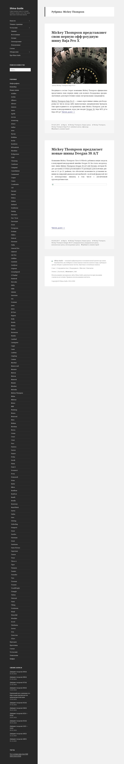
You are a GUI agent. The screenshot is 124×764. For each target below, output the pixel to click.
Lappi (13, 346)
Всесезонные (15, 35)
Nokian (13, 423)
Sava (12, 517)
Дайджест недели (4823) (18, 739)
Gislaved (14, 252)
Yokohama (14, 625)
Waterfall (14, 615)
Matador (14, 369)
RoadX (13, 497)
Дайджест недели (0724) (18, 682)
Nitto (12, 420)
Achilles (13, 93)
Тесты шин (13, 28)
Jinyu (13, 309)
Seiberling (14, 524)
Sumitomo (14, 544)
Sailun (13, 514)
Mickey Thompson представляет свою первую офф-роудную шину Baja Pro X (79, 36)
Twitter (54, 272)
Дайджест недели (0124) (18, 721)
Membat (14, 386)
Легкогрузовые (16, 41)
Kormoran (14, 332)
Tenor (13, 558)
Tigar (13, 564)
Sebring (13, 521)
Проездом (13, 642)
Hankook (14, 279)
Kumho (13, 336)
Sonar (13, 531)
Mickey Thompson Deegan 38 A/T (62, 243)
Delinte (13, 201)
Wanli (13, 612)
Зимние (14, 31)
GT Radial (14, 275)
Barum (13, 134)
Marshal (13, 363)
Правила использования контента (78, 277)
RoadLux (14, 494)
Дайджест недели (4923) (18, 734)
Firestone (14, 241)
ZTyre (13, 639)
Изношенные (15, 45)
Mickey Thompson (17, 393)
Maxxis (13, 383)
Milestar (14, 400)
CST (12, 188)
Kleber (13, 326)
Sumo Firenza (15, 548)
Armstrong (14, 120)
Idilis (12, 289)
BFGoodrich (15, 147)
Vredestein (14, 608)
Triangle (14, 591)
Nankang (14, 410)
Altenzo (13, 104)
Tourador (14, 575)
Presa (13, 474)
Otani (13, 440)
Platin (13, 464)
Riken (13, 487)
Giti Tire (13, 255)
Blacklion (14, 151)
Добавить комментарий (61, 129)
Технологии (14, 655)
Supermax (14, 551)
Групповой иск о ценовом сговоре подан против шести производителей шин (20, 695)
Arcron (13, 117)
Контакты (90, 268)
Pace (12, 443)
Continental (15, 174)
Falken (13, 235)
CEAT (13, 157)
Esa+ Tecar (14, 218)
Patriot (13, 450)
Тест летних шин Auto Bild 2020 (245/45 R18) (19, 755)
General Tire (15, 248)
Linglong (14, 356)
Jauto (13, 305)
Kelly (12, 319)
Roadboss (14, 490)
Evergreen (14, 228)
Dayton (13, 194)
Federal (13, 238)
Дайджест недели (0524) (18, 703)
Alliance (13, 100)
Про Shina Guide (15, 55)
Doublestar (14, 208)
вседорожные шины (91, 243)
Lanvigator (14, 342)
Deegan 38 (90, 109)
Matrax (13, 373)
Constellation (15, 171)
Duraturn (14, 215)
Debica (13, 198)
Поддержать (74, 268)
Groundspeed (15, 272)
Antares (13, 107)
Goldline (14, 258)
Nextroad (14, 416)
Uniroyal (14, 598)
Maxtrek (14, 379)
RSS (75, 272)
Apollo (13, 114)
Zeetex (13, 628)
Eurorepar (14, 221)
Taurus (13, 554)
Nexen (13, 413)
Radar (13, 484)
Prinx (13, 480)
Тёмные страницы (16, 24)
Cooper (13, 178)
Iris (12, 299)
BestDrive (14, 144)
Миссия (82, 268)
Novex (13, 430)
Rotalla (13, 501)
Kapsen (13, 316)
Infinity (13, 292)
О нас (53, 268)
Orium (13, 433)
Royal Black (15, 507)
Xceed (13, 622)
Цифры (12, 659)
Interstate (14, 295)
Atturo (13, 124)
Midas (13, 396)
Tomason (14, 568)
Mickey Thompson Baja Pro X (63, 101)
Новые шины (14, 90)
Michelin (14, 390)
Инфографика (14, 83)
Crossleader (15, 184)
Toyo (12, 578)
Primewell (14, 477)
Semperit (14, 527)
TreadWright (15, 588)
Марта (65, 125)
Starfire (13, 534)
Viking (13, 605)
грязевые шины (76, 127)
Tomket (13, 571)
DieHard (14, 204)
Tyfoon (13, 595)
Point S (13, 467)
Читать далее (68, 112)
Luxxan (13, 359)
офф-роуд (85, 127)
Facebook (61, 272)
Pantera (13, 447)
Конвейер (13, 87)
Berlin (13, 141)
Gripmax (14, 268)
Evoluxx (13, 231)
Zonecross (14, 635)
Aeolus (13, 97)
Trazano (13, 585)
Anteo (13, 110)
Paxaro (13, 453)
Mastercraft (15, 366)
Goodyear (14, 265)
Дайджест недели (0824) (18, 677)
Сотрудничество (62, 268)
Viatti (13, 602)
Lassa (13, 349)
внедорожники (78, 243)
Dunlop (13, 211)
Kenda (13, 322)
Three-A (13, 561)
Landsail (14, 339)
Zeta (12, 632)
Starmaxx (14, 538)
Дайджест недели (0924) (18, 672)
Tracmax (14, 581)
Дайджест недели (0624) (18, 688)
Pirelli (13, 460)
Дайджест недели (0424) (18, 708)
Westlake (14, 618)
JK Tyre (13, 312)
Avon (12, 130)
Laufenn (14, 353)
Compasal (14, 167)
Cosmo (13, 181)
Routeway (14, 504)
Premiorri (14, 470)
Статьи (12, 48)
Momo (13, 403)
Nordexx (14, 427)
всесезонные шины (58, 245)
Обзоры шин (14, 52)
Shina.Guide (64, 281)
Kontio (13, 329)
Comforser (14, 164)
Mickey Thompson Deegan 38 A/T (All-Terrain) (79, 166)
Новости (13, 21)
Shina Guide (16, 8)
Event (13, 225)
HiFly (13, 285)
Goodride (14, 262)
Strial (13, 541)
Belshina (14, 137)
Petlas (13, 457)
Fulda (13, 245)
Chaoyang (14, 161)
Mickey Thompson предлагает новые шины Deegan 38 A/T (77, 151)
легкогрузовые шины (72, 245)
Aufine (13, 127)
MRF (12, 406)
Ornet (13, 437)
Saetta (13, 511)
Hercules (14, 282)
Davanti (13, 191)
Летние (13, 38)
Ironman (14, 302)
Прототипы (14, 645)
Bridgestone (15, 154)
